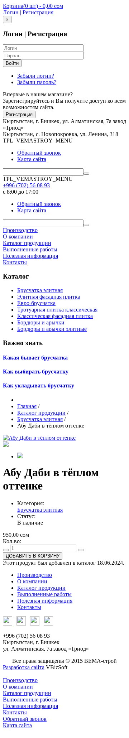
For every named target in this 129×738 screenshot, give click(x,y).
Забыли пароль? (36, 82)
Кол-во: (12, 541)
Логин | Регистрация (28, 12)
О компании (18, 236)
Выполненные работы (30, 249)
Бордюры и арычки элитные (52, 329)
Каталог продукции (27, 243)
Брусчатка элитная (40, 290)
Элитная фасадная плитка (48, 297)
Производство (20, 230)
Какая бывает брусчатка (35, 357)
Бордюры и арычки (40, 322)
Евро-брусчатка (36, 303)
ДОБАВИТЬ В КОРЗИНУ (32, 556)
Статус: (26, 516)
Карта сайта (31, 159)
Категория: (30, 503)
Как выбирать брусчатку (35, 371)
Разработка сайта (23, 667)
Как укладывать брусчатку (38, 385)
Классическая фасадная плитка (55, 316)
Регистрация (19, 114)
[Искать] (86, 174)
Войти (12, 63)
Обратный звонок (39, 153)
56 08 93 (26, 185)
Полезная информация (30, 256)
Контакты (15, 262)
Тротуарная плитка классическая (57, 310)
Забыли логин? (35, 76)
